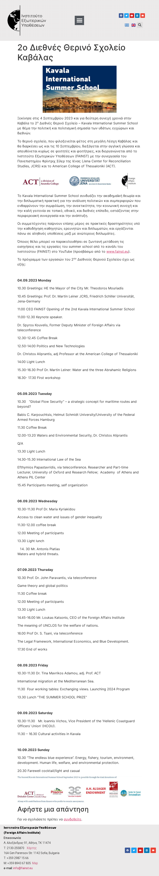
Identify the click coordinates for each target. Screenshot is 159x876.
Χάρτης (32, 848)
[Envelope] (142, 15)
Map (35, 863)
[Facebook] (121, 15)
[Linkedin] (137, 15)
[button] (79, 20)
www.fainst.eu (117, 251)
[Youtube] (132, 15)
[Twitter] (126, 15)
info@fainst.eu (23, 868)
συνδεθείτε (72, 819)
